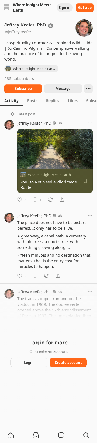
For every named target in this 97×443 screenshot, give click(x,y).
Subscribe (23, 88)
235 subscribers (19, 78)
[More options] (90, 123)
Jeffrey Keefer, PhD (34, 123)
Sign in (65, 7)
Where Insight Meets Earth (49, 174)
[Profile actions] (88, 88)
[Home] (6, 8)
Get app (85, 7)
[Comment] (35, 275)
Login (29, 362)
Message (63, 88)
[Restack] (50, 199)
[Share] (61, 199)
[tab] (11, 100)
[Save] (85, 181)
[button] (10, 435)
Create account (68, 362)
